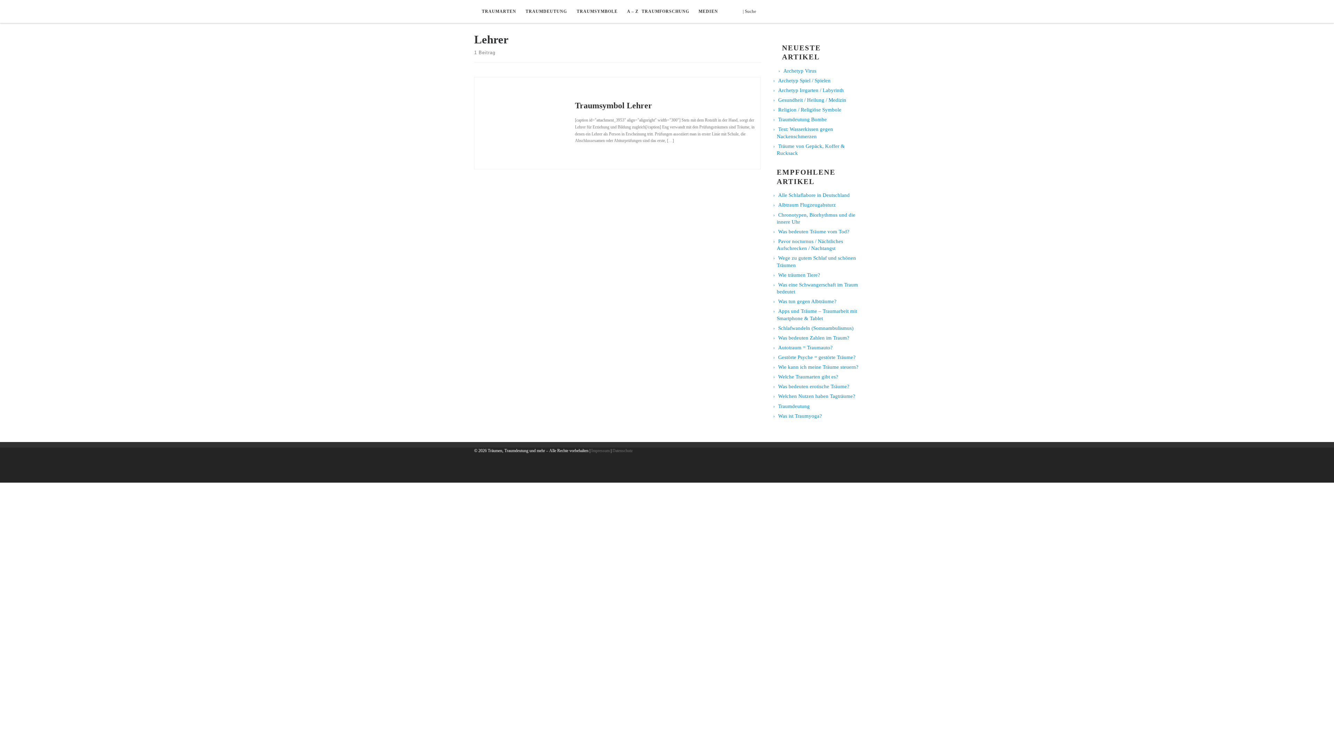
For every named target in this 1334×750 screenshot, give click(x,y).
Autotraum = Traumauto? (805, 347)
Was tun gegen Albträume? (807, 301)
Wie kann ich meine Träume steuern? (818, 367)
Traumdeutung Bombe (802, 119)
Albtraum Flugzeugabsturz (807, 205)
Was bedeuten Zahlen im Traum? (813, 338)
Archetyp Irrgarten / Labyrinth (811, 90)
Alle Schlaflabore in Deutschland (814, 195)
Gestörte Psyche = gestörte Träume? (817, 357)
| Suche (751, 11)
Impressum (600, 450)
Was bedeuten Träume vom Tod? (813, 231)
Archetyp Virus (799, 71)
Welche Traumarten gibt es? (808, 377)
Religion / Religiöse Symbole (809, 109)
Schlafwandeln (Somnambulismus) (816, 328)
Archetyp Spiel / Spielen (804, 80)
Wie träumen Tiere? (799, 275)
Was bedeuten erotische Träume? (813, 386)
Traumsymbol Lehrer (613, 105)
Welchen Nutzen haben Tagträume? (816, 396)
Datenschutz (622, 450)
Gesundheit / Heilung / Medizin (812, 100)
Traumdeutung (794, 406)
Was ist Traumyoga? (800, 416)
